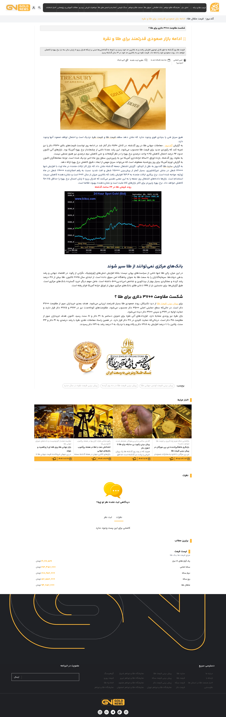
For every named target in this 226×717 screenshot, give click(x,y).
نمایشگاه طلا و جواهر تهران (159, 687)
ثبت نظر (108, 517)
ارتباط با (209, 678)
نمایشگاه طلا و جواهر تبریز (132, 678)
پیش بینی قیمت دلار (162, 683)
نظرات (119, 517)
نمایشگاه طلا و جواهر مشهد (131, 683)
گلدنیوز (169, 146)
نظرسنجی (208, 687)
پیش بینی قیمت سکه (162, 678)
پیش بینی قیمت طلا (168, 304)
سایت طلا (181, 673)
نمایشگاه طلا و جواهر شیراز (131, 673)
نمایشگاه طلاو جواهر (172, 7)
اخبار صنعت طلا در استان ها (200, 683)
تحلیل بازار (184, 7)
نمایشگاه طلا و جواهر (104, 687)
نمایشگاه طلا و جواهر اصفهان (130, 687)
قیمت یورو (109, 678)
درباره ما (209, 673)
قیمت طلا (180, 678)
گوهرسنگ (109, 673)
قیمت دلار (180, 687)
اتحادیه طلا (109, 683)
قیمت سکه (180, 683)
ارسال (16, 677)
